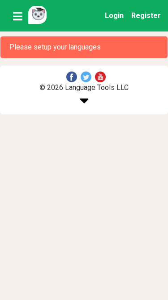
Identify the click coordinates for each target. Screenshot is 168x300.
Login (114, 15)
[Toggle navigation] (17, 16)
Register (146, 15)
